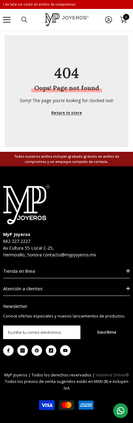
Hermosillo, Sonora (22, 255)
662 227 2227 (16, 241)
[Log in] (108, 19)
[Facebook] (8, 350)
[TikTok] (51, 350)
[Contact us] (120, 410)
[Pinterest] (37, 350)
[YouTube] (65, 350)
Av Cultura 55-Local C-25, (28, 248)
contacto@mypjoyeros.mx (69, 255)
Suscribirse (106, 332)
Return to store (66, 112)
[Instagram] (22, 350)
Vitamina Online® (112, 375)
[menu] (7, 19)
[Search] (24, 19)
